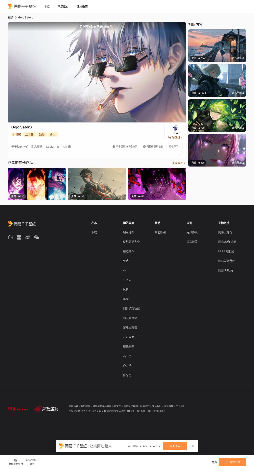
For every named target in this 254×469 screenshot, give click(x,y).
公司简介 (74, 406)
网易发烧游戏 (226, 260)
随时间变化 (130, 318)
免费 (126, 260)
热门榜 (127, 356)
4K (125, 270)
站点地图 (128, 232)
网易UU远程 (225, 270)
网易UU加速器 (227, 241)
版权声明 (175, 146)
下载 (47, 6)
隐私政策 (192, 241)
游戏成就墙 (130, 327)
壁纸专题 (128, 346)
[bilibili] (10, 237)
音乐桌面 (128, 337)
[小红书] (19, 237)
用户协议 (192, 232)
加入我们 (180, 406)
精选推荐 (63, 6)
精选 (10, 17)
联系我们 (157, 406)
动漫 (42, 134)
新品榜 (127, 375)
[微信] (36, 237)
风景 (126, 289)
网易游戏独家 (131, 308)
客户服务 (86, 406)
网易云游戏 (225, 232)
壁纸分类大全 (131, 241)
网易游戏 (145, 406)
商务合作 (169, 406)
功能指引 (160, 232)
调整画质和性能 (153, 146)
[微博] (27, 237)
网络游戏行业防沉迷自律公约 (120, 410)
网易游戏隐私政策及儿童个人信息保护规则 (115, 406)
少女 (53, 134)
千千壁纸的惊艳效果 (125, 146)
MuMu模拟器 (226, 251)
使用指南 (82, 6)
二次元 (29, 134)
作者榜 (127, 365)
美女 (126, 298)
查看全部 (179, 163)
